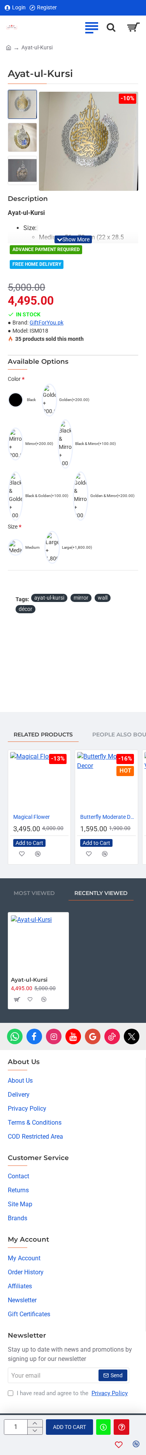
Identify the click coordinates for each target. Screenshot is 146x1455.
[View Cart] (133, 27)
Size (13, 526)
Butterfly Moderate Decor (107, 817)
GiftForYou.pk (46, 322)
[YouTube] (73, 1036)
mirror (81, 598)
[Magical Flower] (39, 781)
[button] (73, 239)
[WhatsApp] (15, 1036)
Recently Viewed (101, 893)
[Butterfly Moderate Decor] (106, 781)
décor (25, 609)
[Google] (92, 1036)
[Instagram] (54, 1036)
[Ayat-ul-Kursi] (38, 942)
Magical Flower (31, 817)
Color (14, 379)
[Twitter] (131, 1036)
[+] (34, 1423)
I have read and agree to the (71, 1393)
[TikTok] (112, 1036)
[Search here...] (111, 27)
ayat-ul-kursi (49, 598)
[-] (34, 1430)
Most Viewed (34, 893)
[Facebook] (34, 1036)
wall (102, 598)
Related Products (43, 734)
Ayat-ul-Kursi (29, 979)
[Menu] (91, 27)
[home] (8, 47)
